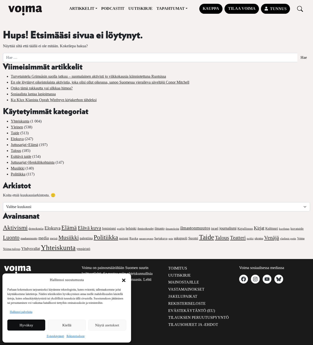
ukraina (259, 238)
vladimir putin (288, 238)
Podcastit (112, 8)
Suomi (193, 238)
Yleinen (17, 127)
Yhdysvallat (30, 248)
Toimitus (177, 268)
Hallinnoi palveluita (21, 312)
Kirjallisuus (245, 228)
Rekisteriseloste (76, 336)
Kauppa (211, 8)
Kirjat (259, 228)
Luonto (11, 237)
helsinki (131, 228)
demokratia (36, 228)
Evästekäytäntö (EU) (191, 310)
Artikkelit (81, 8)
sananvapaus (146, 238)
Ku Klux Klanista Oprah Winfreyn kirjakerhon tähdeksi (54, 100)
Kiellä (66, 325)
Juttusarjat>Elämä (24, 145)
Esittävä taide (21, 156)
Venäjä (271, 238)
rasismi (123, 238)
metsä (53, 238)
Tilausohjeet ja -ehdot (193, 324)
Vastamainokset (186, 289)
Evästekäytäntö (55, 336)
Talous (16, 150)
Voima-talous (11, 249)
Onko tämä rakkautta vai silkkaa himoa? (42, 88)
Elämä (69, 227)
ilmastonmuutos (195, 228)
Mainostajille (183, 282)
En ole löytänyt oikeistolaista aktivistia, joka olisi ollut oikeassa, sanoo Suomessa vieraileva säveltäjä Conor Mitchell (100, 82)
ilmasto (160, 228)
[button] (123, 279)
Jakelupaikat (182, 296)
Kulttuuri (271, 228)
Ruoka (133, 238)
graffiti (121, 228)
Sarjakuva (161, 238)
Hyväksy (26, 325)
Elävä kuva (89, 228)
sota (170, 238)
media (43, 238)
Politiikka (18, 174)
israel (214, 228)
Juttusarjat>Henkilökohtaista (33, 162)
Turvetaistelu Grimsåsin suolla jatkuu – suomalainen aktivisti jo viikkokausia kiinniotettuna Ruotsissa (88, 76)
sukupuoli (180, 238)
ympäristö (83, 249)
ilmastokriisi (172, 228)
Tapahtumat (170, 8)
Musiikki (17, 168)
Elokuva (17, 139)
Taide (15, 133)
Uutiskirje (140, 8)
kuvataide (297, 228)
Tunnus (278, 9)
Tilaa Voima (242, 8)
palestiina (86, 238)
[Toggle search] (300, 8)
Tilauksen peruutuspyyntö (198, 317)
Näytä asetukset (107, 325)
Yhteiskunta (20, 121)
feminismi (109, 228)
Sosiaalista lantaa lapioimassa (33, 94)
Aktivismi (15, 227)
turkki (250, 238)
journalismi (227, 228)
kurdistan (284, 228)
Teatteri (238, 238)
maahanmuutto (29, 238)
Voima (300, 238)
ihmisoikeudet (145, 228)
